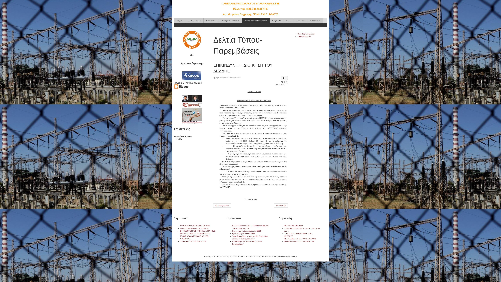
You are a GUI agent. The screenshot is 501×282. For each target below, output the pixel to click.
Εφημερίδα (276, 21)
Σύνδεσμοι (300, 21)
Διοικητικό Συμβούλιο (230, 21)
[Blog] (182, 86)
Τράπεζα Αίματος (304, 36)
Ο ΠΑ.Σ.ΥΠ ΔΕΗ (194, 21)
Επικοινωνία (315, 21)
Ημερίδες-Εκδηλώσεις (306, 34)
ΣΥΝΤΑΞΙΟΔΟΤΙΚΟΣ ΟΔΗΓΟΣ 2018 (195, 226)
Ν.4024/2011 (185, 239)
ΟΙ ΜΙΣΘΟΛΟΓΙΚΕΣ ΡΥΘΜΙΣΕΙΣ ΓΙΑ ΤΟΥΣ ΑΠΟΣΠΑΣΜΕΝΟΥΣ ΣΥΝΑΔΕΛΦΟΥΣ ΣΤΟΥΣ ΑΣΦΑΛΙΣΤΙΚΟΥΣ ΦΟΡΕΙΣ (197, 233)
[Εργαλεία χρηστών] (284, 78)
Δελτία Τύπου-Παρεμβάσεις (256, 21)
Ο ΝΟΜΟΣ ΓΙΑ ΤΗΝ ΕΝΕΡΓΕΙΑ (193, 241)
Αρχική (179, 21)
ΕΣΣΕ (288, 21)
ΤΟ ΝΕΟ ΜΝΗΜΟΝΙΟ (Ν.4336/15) (194, 228)
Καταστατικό (211, 21)
